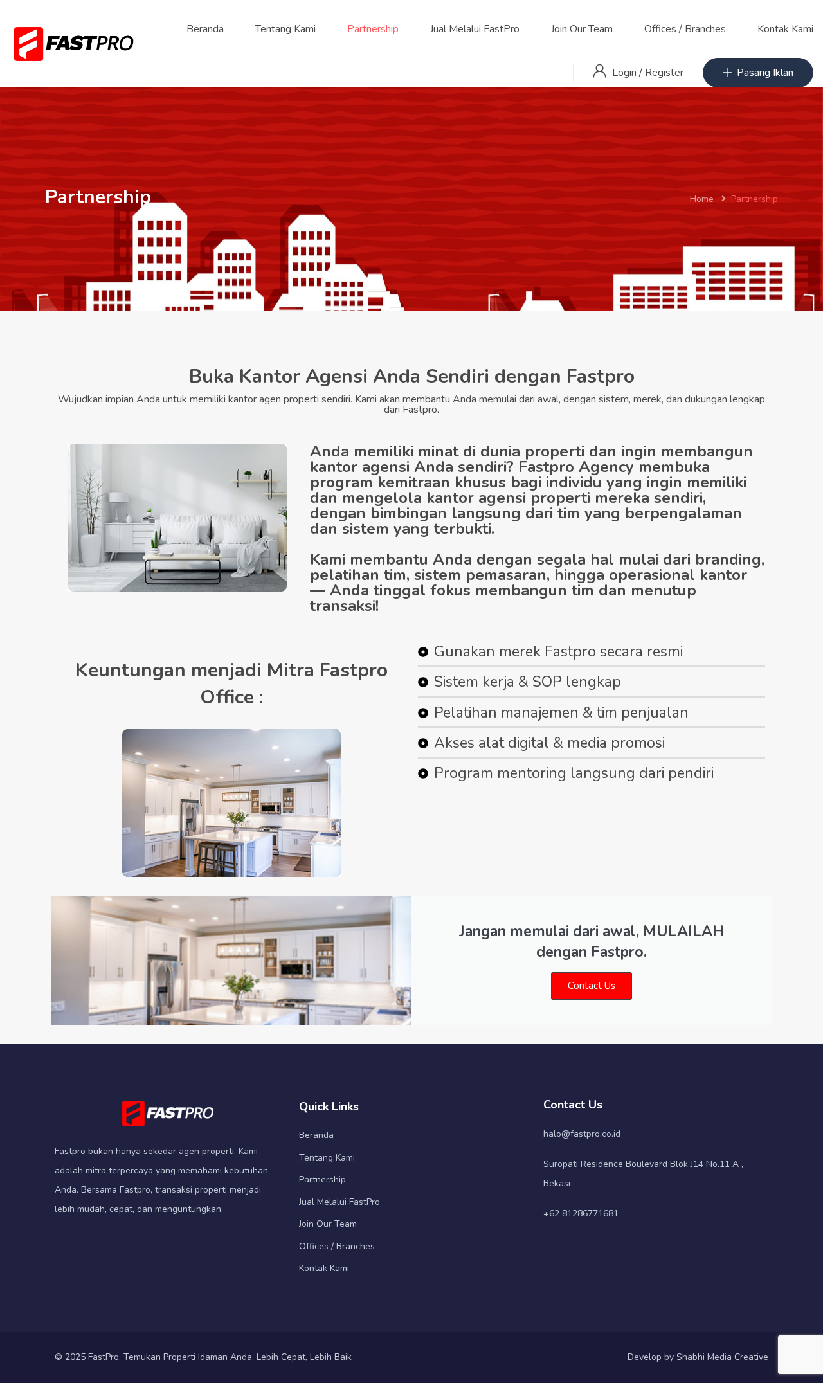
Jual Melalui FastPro (475, 29)
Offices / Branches (685, 29)
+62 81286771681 (581, 1213)
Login (625, 73)
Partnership (373, 29)
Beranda (205, 29)
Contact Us (591, 985)
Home (702, 199)
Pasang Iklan (765, 73)
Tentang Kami (285, 29)
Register (664, 73)
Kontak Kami (785, 29)
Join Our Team (582, 29)
